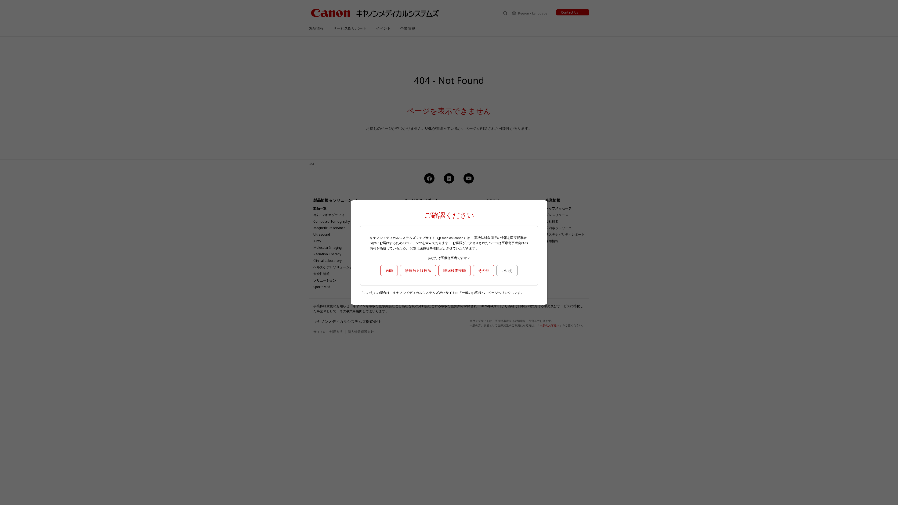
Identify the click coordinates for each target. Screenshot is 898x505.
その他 (483, 270)
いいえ (507, 270)
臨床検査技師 (454, 270)
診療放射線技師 (418, 270)
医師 (389, 270)
